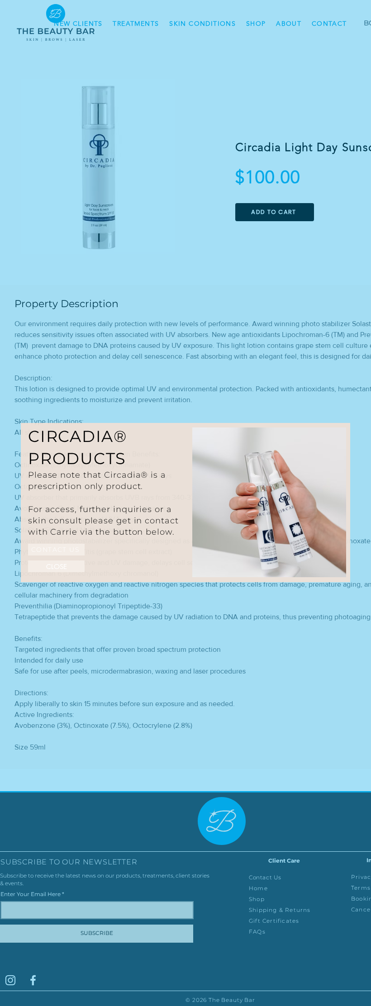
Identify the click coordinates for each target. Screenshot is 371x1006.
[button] (56, 566)
